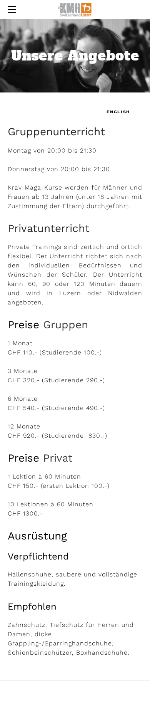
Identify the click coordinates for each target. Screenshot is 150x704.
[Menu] (13, 9)
